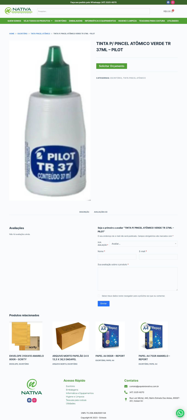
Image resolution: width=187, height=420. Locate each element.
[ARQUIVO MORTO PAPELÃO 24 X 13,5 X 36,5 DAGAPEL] (71, 250)
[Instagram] (173, 2)
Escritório (116, 78)
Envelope (13, 278)
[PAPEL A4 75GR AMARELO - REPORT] (158, 250)
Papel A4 (110, 275)
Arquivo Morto (59, 278)
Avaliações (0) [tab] (100, 212)
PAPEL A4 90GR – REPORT (110, 270)
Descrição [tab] (84, 212)
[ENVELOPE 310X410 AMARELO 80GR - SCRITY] (28, 250)
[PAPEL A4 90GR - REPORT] (115, 250)
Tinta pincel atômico (134, 78)
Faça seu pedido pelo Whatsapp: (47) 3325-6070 (94, 2)
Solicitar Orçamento (111, 66)
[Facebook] (168, 2)
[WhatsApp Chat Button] (180, 413)
